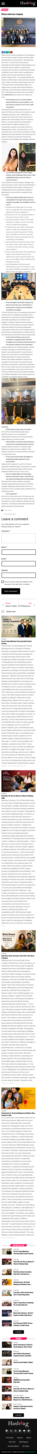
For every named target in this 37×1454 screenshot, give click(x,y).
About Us (28, 1438)
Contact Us (20, 1438)
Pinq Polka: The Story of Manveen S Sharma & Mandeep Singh (23, 1263)
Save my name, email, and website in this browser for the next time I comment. (18, 583)
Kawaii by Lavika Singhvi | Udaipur (23, 1362)
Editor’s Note (12, 1442)
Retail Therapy (17, 1404)
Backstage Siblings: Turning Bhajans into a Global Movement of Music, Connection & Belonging (23, 1399)
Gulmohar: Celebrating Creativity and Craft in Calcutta (23, 1407)
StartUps (4, 10)
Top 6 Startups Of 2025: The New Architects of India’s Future (23, 1324)
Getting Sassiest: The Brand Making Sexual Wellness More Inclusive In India (22, 1284)
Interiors (16, 1351)
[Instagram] (16, 1432)
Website (4, 570)
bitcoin (6, 514)
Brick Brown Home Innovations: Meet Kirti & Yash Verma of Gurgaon (22, 1274)
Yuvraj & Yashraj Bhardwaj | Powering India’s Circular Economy (23, 1252)
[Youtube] (25, 1432)
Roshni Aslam (12, 514)
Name (4, 547)
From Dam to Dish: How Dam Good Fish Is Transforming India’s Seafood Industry (23, 1294)
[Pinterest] (21, 1432)
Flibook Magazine (23, 1442)
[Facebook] (8, 1432)
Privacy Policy (9, 1438)
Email (4, 559)
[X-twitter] (12, 1432)
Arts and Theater (18, 1395)
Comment (5, 531)
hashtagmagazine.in (30, 1452)
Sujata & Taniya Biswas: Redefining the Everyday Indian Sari (23, 1304)
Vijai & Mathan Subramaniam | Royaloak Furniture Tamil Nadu (22, 1354)
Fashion (15, 1342)
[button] (2, 52)
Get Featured (25, 1446)
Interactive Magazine (13, 1446)
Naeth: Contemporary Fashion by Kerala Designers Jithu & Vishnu (22, 1346)
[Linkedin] (30, 1432)
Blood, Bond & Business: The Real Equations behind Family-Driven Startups (23, 1315)
